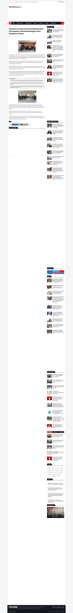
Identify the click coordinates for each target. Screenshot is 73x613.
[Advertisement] (43, 12)
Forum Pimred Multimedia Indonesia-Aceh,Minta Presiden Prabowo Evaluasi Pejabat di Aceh (58, 314)
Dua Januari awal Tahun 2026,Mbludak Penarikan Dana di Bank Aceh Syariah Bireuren (58, 139)
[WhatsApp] (24, 124)
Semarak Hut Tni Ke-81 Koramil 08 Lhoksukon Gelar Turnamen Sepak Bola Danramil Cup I (56, 501)
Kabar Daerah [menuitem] (28, 23)
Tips (53, 470)
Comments (61, 432)
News (58, 467)
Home (10, 26)
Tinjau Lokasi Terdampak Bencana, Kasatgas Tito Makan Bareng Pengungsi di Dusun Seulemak (58, 146)
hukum (61, 470)
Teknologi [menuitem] (41, 23)
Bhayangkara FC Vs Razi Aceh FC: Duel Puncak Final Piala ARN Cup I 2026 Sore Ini (58, 331)
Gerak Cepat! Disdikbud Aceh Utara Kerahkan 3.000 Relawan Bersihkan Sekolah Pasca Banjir (58, 126)
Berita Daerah (14, 26)
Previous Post (11, 155)
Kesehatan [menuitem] (53, 23)
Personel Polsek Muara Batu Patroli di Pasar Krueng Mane (58, 60)
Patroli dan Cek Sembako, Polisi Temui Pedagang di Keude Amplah (58, 55)
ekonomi (57, 470)
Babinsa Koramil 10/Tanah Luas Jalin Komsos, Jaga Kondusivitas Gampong (55, 484)
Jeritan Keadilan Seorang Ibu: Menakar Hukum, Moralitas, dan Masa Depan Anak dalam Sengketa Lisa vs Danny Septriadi (56, 495)
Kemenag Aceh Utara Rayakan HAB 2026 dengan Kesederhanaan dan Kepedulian (58, 163)
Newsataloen (13, 611)
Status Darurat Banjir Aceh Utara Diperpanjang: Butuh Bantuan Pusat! (58, 30)
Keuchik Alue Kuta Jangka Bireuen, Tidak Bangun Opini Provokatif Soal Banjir (58, 151)
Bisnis (49, 467)
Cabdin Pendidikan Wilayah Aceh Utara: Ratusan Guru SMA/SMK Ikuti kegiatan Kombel (58, 67)
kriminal (60, 472)
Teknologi (49, 470)
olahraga (54, 474)
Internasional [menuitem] (20, 23)
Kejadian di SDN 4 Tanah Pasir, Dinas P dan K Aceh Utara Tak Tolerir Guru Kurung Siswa (58, 74)
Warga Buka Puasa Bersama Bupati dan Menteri (58, 157)
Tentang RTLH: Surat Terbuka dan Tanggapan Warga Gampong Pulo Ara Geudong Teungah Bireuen (58, 405)
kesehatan (56, 472)
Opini (62, 467)
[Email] (27, 124)
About (53, 611)
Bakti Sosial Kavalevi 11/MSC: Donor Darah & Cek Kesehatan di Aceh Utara (58, 286)
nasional (49, 474)
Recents (55, 432)
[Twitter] (19, 124)
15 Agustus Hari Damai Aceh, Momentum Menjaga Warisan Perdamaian (58, 292)
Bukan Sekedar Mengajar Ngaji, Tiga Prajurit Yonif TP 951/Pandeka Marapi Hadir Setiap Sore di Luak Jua (58, 80)
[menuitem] (10, 23)
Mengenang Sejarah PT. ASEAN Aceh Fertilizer (57, 41)
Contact (57, 611)
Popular (50, 432)
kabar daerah (50, 472)
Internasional (53, 467)
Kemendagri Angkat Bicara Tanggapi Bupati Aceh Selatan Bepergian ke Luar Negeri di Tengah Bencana (58, 177)
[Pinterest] (22, 124)
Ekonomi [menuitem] (35, 23)
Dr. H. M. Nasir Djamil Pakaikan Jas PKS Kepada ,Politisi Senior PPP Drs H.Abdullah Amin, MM (58, 307)
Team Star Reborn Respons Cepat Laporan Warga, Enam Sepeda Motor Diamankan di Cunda (55, 488)
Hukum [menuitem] (46, 23)
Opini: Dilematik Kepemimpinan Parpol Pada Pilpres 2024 (58, 392)
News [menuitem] (14, 23)
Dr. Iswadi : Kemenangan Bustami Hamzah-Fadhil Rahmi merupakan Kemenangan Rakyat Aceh (58, 412)
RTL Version (62, 611)
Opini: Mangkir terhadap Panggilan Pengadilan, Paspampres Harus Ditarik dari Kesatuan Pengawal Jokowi (58, 170)
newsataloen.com (19, 54)
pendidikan (59, 474)
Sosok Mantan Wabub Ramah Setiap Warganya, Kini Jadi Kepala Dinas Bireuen (58, 426)
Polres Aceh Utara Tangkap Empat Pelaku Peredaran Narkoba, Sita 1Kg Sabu (27, 80)
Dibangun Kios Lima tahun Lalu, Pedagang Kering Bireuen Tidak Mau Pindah (58, 36)
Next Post (43, 155)
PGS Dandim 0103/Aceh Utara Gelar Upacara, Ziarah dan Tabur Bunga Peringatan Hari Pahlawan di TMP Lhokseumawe (58, 419)
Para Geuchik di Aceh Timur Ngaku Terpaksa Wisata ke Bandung (58, 386)
